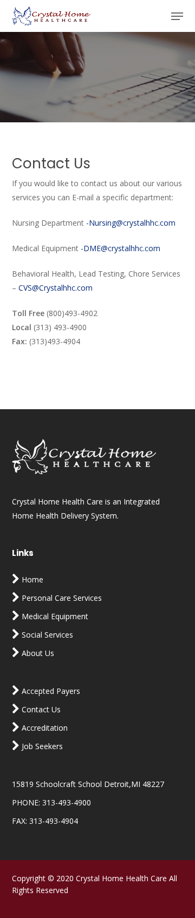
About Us (37, 653)
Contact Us (40, 709)
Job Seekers (41, 746)
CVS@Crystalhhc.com (55, 288)
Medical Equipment (54, 616)
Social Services (46, 635)
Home (31, 579)
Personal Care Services (61, 598)
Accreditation (44, 728)
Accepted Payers (50, 691)
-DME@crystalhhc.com (120, 248)
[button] (177, 16)
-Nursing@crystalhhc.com (131, 223)
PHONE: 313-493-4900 (51, 802)
